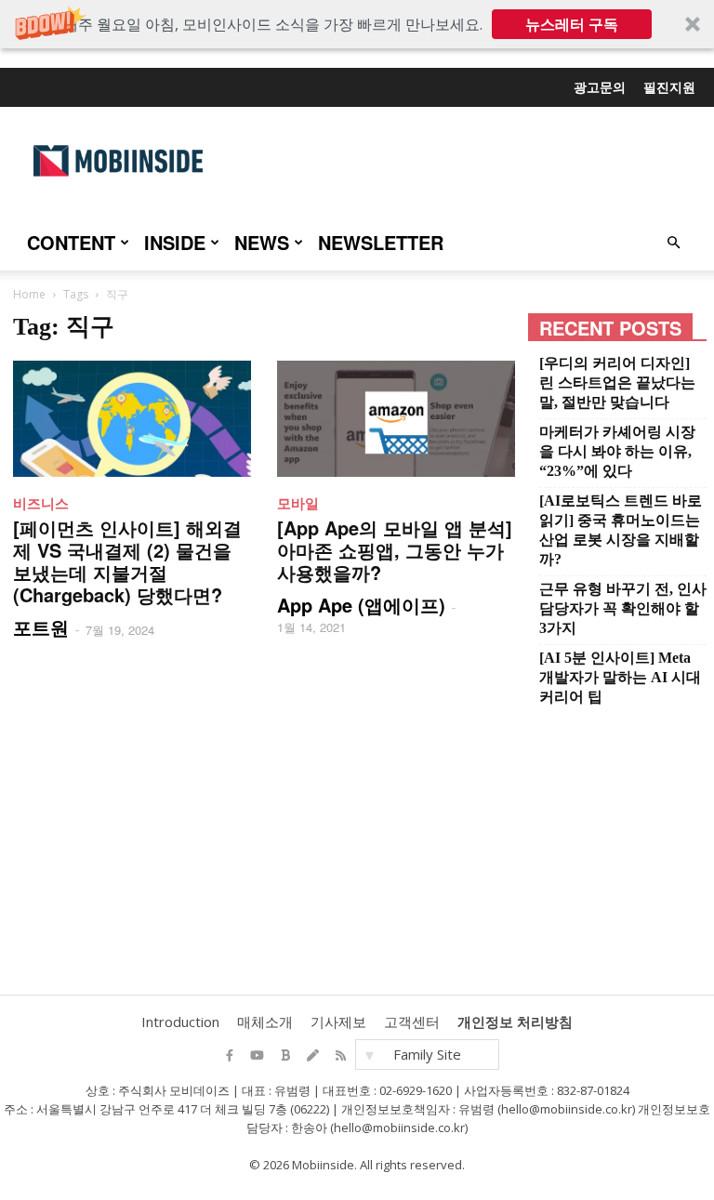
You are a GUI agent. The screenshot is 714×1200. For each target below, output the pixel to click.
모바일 (298, 503)
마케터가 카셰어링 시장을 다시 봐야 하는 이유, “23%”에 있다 (617, 451)
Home (29, 294)
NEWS (261, 242)
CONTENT (71, 242)
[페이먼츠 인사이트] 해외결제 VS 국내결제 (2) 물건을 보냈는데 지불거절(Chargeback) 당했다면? (127, 561)
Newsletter (380, 242)
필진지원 (669, 86)
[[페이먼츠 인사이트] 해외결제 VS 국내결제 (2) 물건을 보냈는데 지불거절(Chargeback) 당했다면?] (132, 419)
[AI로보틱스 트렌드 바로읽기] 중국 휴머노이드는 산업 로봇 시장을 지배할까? (620, 530)
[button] (357, 24)
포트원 (41, 626)
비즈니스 (41, 503)
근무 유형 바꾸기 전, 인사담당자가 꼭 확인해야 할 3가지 (623, 608)
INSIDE (174, 242)
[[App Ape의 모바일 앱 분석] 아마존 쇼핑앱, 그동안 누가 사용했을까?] (396, 419)
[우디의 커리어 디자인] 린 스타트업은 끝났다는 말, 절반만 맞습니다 (617, 382)
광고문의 (600, 86)
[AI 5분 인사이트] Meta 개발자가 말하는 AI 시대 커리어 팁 (620, 677)
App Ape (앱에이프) (361, 604)
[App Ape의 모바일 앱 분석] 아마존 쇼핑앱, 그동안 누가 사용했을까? (394, 550)
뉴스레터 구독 (571, 24)
